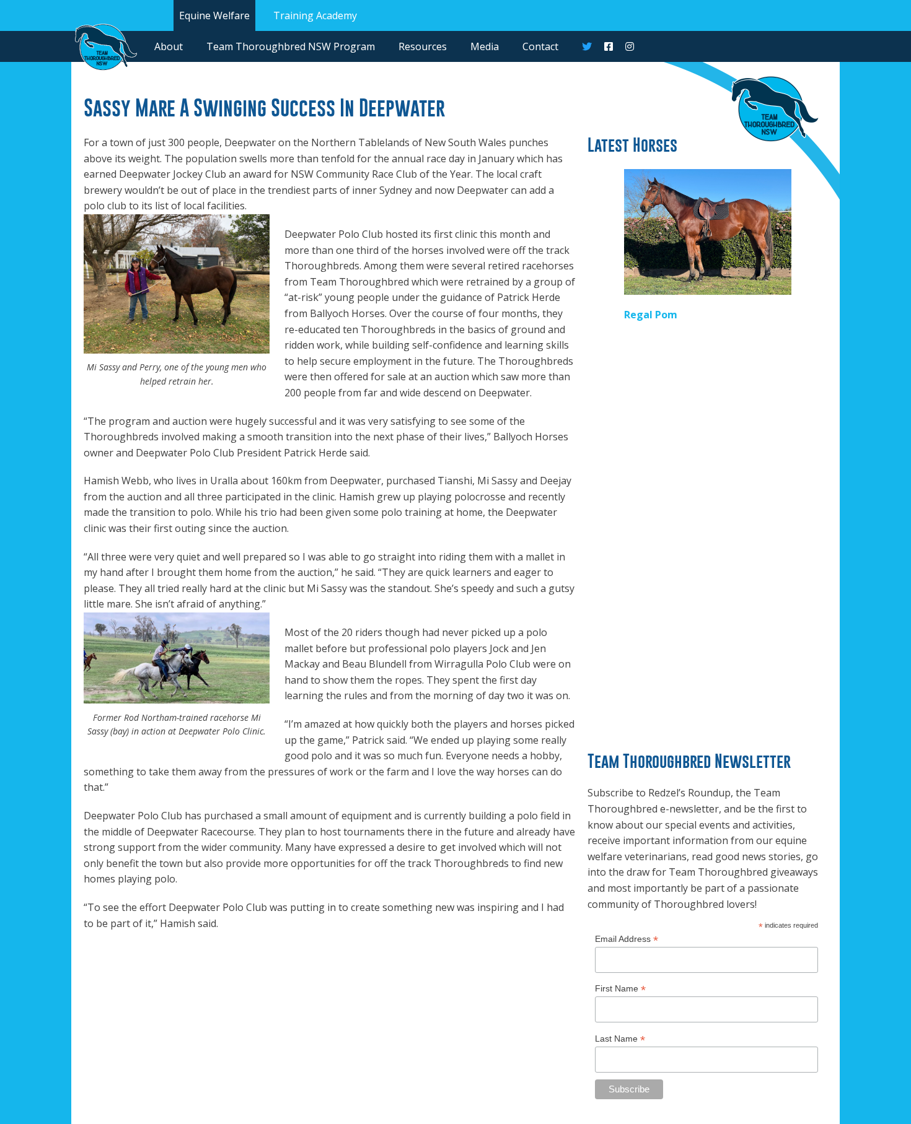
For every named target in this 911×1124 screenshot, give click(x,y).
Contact (540, 46)
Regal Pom (650, 314)
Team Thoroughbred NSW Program (290, 46)
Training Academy (315, 15)
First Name (620, 989)
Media (484, 46)
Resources (422, 46)
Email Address (626, 939)
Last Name (620, 1039)
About (168, 46)
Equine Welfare (214, 15)
